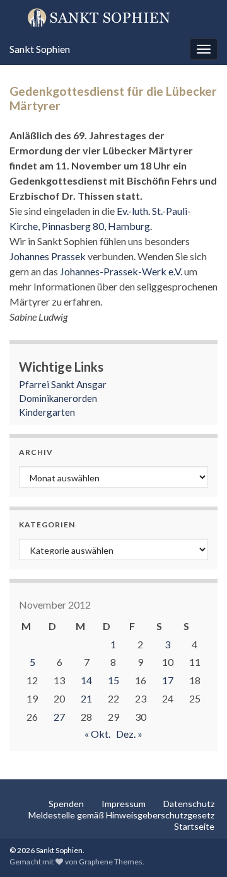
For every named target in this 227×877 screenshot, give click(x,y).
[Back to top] (198, 848)
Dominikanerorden (58, 398)
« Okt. (97, 734)
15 (113, 680)
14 (86, 680)
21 (86, 698)
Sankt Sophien (39, 49)
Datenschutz (188, 803)
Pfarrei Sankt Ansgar (63, 384)
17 (167, 680)
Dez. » (129, 734)
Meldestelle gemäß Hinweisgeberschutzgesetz (121, 815)
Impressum (124, 803)
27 (59, 717)
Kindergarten (47, 412)
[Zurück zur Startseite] (113, 17)
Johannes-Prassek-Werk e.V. (121, 271)
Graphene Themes (111, 861)
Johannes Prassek (48, 256)
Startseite (194, 826)
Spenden (66, 803)
